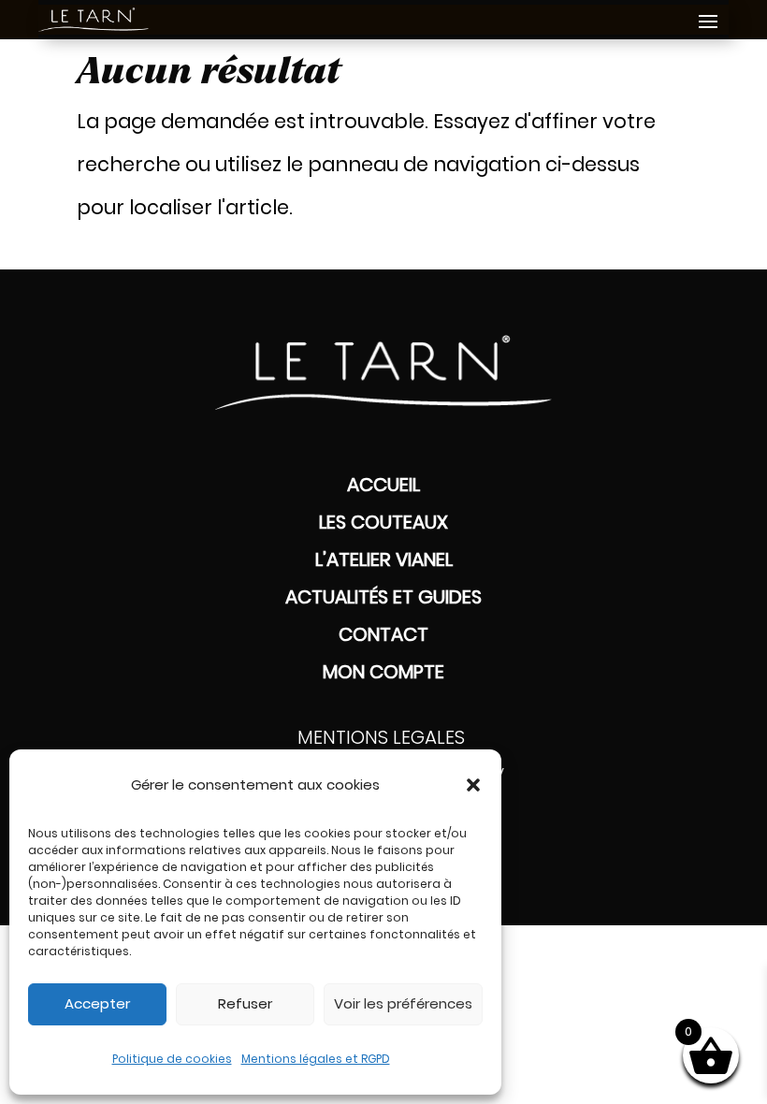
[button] (473, 785)
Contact (383, 634)
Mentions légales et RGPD (315, 1059)
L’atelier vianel (384, 559)
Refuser (245, 1003)
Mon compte (383, 672)
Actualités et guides (383, 597)
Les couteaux (383, 522)
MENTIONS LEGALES (383, 737)
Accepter (97, 1003)
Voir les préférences (403, 1003)
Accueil (383, 485)
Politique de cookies (172, 1059)
